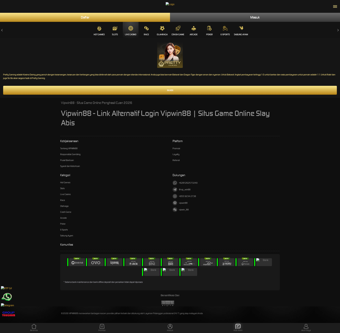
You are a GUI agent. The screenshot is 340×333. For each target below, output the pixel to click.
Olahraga (162, 34)
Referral (176, 160)
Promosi (176, 148)
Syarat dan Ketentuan (70, 166)
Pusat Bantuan (67, 160)
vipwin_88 (184, 209)
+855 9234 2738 (187, 196)
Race (146, 34)
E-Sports (225, 34)
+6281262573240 (188, 182)
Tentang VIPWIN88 (69, 148)
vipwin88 (183, 203)
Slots (115, 34)
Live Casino (130, 34)
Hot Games (99, 34)
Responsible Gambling (70, 154)
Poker (209, 34)
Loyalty (176, 154)
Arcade (194, 34)
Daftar (85, 17)
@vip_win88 (184, 189)
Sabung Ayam (241, 34)
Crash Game (178, 34)
